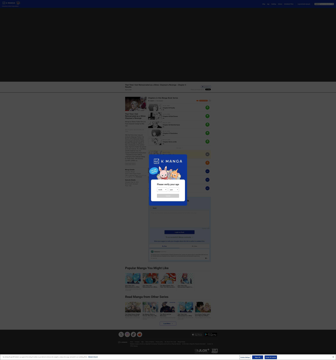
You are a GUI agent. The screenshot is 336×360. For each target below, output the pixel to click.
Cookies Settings (245, 357)
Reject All (257, 357)
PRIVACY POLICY (93, 357)
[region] (168, 357)
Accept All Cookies (271, 357)
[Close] (333, 357)
